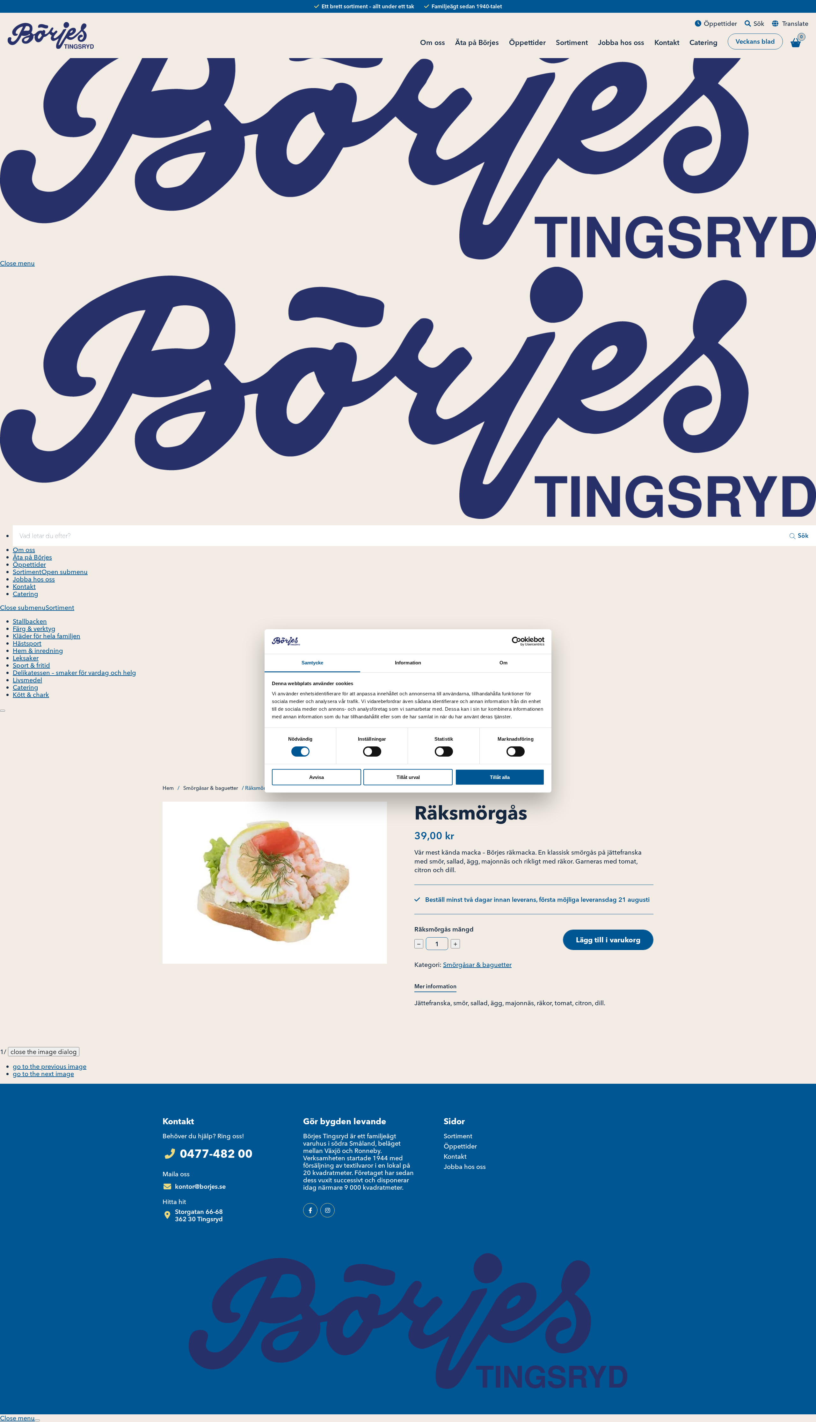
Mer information (435, 986)
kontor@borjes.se (200, 1186)
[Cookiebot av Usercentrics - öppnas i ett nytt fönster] (516, 641)
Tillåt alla (500, 777)
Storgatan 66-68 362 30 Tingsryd (199, 1215)
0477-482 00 (216, 1154)
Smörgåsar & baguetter (210, 788)
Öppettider (29, 564)
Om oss (24, 550)
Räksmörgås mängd (444, 929)
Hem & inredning (38, 651)
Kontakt (24, 586)
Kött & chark (31, 695)
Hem (168, 788)
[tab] (439, 986)
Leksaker (26, 658)
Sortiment (27, 572)
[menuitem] (414, 535)
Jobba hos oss (34, 579)
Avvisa (316, 777)
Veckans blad (755, 41)
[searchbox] (400, 535)
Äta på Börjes (32, 557)
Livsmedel (27, 680)
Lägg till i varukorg (608, 939)
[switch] (372, 751)
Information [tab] (408, 662)
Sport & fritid (31, 665)
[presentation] (2, 711)
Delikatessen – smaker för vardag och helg (74, 673)
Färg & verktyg (34, 628)
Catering (25, 594)
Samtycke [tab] (313, 662)
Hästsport (27, 643)
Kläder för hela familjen (46, 636)
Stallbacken (30, 621)
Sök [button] (803, 535)
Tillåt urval (408, 777)
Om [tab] (503, 662)
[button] (49, 1066)
